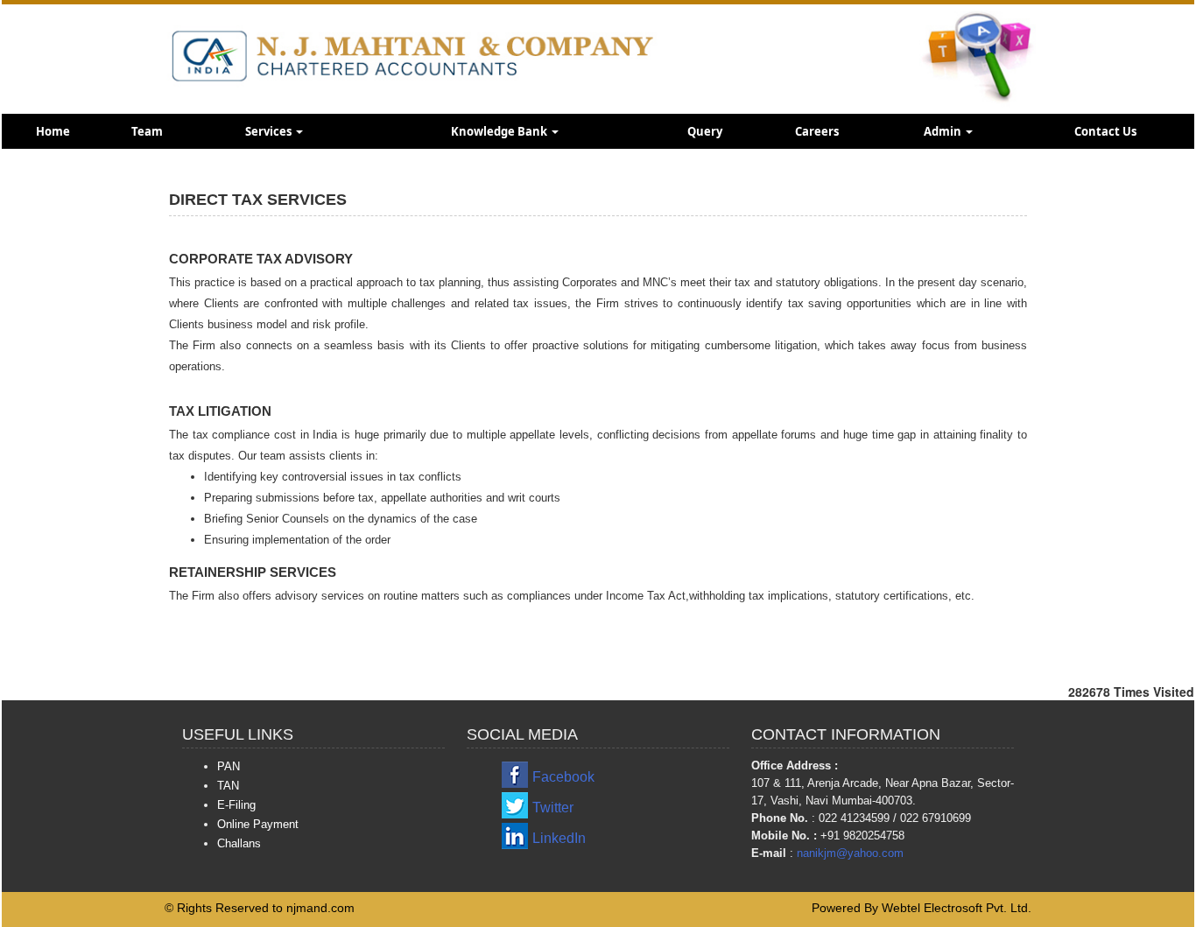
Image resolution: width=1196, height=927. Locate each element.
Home (53, 131)
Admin (944, 131)
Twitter (552, 807)
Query (704, 131)
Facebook (563, 776)
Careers (817, 131)
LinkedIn (559, 838)
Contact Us (1105, 131)
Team (147, 131)
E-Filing (236, 804)
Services (269, 131)
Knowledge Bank (500, 131)
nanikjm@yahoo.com (850, 853)
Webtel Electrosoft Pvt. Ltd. (956, 908)
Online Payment (258, 824)
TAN (228, 785)
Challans (239, 843)
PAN (228, 766)
